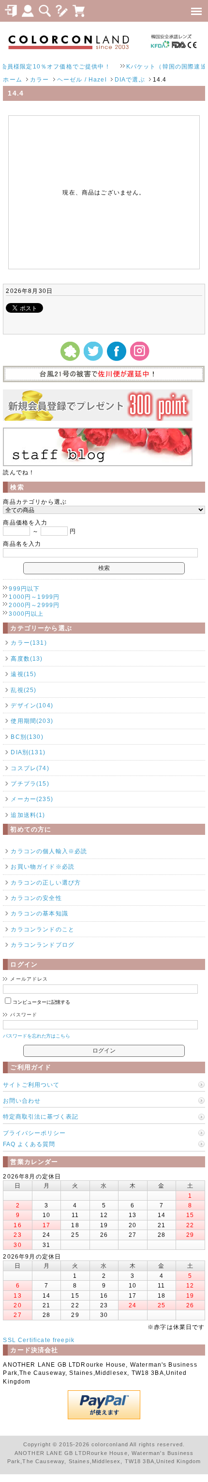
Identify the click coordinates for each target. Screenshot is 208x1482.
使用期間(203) (32, 721)
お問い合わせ (22, 1100)
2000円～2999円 (34, 605)
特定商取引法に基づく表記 (40, 1116)
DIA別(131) (28, 752)
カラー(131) (28, 642)
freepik (63, 1340)
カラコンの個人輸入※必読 (49, 851)
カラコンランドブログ (42, 945)
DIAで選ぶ (130, 79)
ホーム (12, 79)
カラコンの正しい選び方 (46, 882)
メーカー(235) (32, 799)
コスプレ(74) (30, 768)
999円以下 (24, 588)
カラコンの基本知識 (39, 913)
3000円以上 (26, 613)
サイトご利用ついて (31, 1084)
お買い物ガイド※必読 (42, 866)
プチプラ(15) (30, 783)
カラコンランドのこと (42, 929)
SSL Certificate (26, 1340)
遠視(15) (23, 674)
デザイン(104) (32, 705)
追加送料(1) (28, 815)
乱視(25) (23, 690)
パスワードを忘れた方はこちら (36, 1036)
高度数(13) (27, 658)
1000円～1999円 (34, 597)
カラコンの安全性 (36, 898)
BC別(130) (27, 737)
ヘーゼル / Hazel (82, 79)
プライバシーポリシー (34, 1133)
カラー (39, 79)
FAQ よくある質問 (29, 1144)
